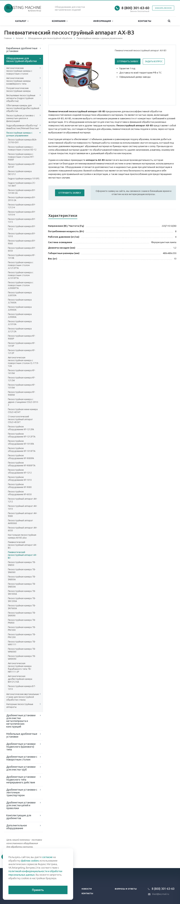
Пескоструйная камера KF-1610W (21, 371)
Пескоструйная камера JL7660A (20, 301)
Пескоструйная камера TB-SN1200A (22, 599)
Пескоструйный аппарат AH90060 (20, 521)
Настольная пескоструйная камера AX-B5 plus (22, 536)
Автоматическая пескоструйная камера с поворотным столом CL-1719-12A (23, 361)
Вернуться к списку (19, 856)
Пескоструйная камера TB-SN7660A (22, 606)
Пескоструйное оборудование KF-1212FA (21, 428)
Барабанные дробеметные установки (21, 49)
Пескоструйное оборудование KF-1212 (20, 471)
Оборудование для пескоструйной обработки (21, 60)
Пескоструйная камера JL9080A (20, 315)
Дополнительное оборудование (16, 827)
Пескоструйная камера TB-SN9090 (22, 614)
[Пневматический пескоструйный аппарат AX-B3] (81, 75)
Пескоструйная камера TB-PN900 (22, 621)
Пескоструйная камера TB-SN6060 (22, 570)
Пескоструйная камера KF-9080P (21, 337)
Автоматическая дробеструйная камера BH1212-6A (20, 679)
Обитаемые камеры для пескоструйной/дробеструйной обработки (22, 108)
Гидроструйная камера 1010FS (23, 178)
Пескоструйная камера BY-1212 (21, 227)
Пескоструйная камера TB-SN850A (22, 585)
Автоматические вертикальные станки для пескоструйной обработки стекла (22, 697)
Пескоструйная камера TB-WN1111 (22, 643)
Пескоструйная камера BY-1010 (21, 234)
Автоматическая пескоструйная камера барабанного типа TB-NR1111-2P (19, 667)
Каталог (21, 21)
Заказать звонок (163, 8)
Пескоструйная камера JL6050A (20, 293)
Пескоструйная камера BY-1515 (21, 220)
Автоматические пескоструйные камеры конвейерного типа (18, 81)
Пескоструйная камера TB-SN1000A (22, 592)
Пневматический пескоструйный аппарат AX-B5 (22, 545)
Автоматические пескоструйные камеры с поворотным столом (19, 71)
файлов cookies (30, 860)
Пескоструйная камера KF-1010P (21, 344)
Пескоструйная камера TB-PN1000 (22, 628)
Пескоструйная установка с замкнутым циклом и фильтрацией (20, 118)
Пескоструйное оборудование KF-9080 (20, 485)
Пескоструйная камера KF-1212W (21, 379)
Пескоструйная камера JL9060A (20, 308)
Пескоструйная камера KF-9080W (21, 393)
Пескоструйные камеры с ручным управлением (19, 134)
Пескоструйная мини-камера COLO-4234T (23, 410)
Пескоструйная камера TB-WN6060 (22, 650)
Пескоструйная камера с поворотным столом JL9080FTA (20, 285)
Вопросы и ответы (126, 889)
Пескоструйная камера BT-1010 (22, 687)
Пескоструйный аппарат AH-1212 (22, 500)
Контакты (144, 21)
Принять (38, 889)
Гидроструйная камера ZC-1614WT (22, 184)
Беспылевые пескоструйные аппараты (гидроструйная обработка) (20, 98)
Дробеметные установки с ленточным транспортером (21, 792)
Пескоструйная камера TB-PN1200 (22, 635)
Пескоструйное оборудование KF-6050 (20, 493)
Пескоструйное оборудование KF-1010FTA (21, 449)
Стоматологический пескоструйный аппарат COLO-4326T (20, 419)
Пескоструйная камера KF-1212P (21, 351)
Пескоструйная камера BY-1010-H (21, 213)
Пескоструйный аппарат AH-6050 (22, 529)
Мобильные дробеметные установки (21, 735)
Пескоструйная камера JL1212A (20, 330)
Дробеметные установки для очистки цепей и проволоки (21, 805)
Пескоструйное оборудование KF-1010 (20, 478)
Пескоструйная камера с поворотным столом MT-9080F (21, 157)
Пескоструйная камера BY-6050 (21, 249)
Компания (59, 21)
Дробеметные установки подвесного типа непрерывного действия (21, 779)
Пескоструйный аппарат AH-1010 (22, 507)
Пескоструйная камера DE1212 (20, 172)
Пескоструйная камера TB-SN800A (22, 578)
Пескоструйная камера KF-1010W (21, 386)
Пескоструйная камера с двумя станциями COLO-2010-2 (23, 402)
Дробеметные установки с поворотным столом (21, 758)
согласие (47, 857)
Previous (58, 75)
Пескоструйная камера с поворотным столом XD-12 (22, 148)
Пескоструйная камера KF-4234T (21, 165)
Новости (87, 889)
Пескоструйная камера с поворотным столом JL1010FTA (20, 275)
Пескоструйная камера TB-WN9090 (22, 657)
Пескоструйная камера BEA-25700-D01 (22, 141)
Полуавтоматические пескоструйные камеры (18, 89)
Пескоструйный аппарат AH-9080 (22, 514)
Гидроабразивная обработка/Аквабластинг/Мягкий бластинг (22, 126)
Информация (102, 21)
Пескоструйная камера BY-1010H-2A (21, 191)
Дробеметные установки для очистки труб (21, 768)
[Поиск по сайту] (169, 21)
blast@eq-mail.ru (160, 894)
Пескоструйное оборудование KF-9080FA (21, 456)
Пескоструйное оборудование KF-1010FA (21, 442)
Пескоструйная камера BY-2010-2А (21, 198)
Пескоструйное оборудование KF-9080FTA (21, 464)
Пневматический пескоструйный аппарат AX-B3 (22, 555)
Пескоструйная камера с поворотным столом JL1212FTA (20, 265)
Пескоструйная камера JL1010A (20, 322)
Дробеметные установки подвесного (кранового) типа (21, 746)
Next (103, 75)
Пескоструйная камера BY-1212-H (21, 206)
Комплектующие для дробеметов (18, 817)
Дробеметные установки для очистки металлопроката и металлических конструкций (21, 721)
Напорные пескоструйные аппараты (19, 705)
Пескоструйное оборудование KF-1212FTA (21, 435)
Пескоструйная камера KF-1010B (21, 256)
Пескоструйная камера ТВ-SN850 (22, 563)
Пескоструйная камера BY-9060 (21, 242)
